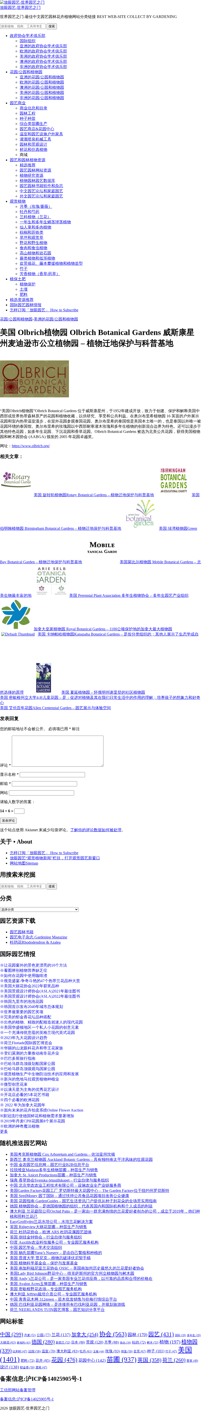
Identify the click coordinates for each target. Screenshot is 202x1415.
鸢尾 (41, 1367)
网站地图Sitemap (24, 863)
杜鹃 (139, 1342)
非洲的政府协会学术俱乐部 (43, 67)
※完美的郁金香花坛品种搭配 (25, 1017)
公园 (43, 1335)
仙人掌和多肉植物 (35, 227)
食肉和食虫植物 (33, 248)
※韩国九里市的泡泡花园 (21, 1001)
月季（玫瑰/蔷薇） (36, 206)
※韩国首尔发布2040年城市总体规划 (31, 1007)
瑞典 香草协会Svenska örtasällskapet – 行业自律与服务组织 (59, 1180)
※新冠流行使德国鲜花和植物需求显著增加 (37, 1116)
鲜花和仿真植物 (33, 149)
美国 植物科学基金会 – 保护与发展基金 (44, 1263)
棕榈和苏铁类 (31, 232)
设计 (9, 1367)
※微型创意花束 (14, 1084)
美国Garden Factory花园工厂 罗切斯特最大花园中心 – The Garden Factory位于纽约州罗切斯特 (89, 1190)
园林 (137, 1334)
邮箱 (5, 783)
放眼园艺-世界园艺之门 (20, 7)
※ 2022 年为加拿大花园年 (22, 1105)
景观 (94, 1342)
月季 (111, 1342)
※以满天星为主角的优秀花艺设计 (29, 1089)
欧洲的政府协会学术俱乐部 (43, 51)
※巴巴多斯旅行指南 (17, 1058)
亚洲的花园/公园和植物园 (42, 77)
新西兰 (63, 1342)
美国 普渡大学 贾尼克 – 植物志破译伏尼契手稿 (50, 1258)
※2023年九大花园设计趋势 (23, 1038)
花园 (64, 1360)
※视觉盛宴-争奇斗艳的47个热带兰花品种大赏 (40, 981)
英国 (149, 1360)
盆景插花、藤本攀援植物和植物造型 (51, 263)
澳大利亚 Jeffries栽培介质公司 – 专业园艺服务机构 (53, 1294)
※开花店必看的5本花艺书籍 (24, 1095)
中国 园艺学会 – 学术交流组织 (36, 1247)
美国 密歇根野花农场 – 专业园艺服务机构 (46, 1289)
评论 (5, 765)
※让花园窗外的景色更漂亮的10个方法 (33, 965)
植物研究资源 (31, 175)
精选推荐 (27, 165)
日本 (78, 1342)
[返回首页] (22, 2)
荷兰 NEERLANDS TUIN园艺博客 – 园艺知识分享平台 (57, 1310)
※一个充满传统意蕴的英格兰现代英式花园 (37, 1032)
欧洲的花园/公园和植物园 (42, 82)
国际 (180, 1335)
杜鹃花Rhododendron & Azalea (35, 942)
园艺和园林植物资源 (27, 160)
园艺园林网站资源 (35, 170)
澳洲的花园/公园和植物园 (42, 87)
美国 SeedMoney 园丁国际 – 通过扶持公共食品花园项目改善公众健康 (69, 1196)
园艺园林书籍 (22, 932)
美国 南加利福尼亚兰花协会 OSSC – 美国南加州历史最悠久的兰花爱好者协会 (77, 1268)
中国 (11, 1334)
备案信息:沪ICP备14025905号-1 (27, 1399)
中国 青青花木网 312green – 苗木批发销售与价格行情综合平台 (63, 1299)
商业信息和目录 (33, 108)
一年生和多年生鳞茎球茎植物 (45, 222)
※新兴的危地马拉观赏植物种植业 (29, 1079)
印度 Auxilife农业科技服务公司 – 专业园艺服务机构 (54, 1242)
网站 (4, 793)
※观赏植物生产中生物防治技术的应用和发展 (39, 1074)
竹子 (24, 268)
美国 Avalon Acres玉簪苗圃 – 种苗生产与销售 (48, 1284)
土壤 (24, 289)
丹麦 (30, 1335)
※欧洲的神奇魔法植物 (19, 1126)
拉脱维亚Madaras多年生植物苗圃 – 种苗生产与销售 (54, 1170)
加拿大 (84, 1334)
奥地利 (24, 1342)
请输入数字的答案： (17, 802)
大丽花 (8, 1342)
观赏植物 (18, 201)
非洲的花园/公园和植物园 (42, 98)
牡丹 (86, 1351)
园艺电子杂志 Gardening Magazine (38, 937)
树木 (152, 1342)
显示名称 (9, 774)
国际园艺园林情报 (25, 305)
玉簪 (98, 1351)
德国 (43, 1342)
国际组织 (27, 41)
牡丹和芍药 (29, 212)
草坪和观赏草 (31, 237)
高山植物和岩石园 (35, 253)
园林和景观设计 (33, 144)
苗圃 (121, 1359)
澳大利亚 (67, 1351)
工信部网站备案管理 (17, 1390)
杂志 (125, 1342)
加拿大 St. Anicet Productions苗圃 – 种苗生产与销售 (53, 1175)
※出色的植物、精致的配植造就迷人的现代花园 (41, 1022)
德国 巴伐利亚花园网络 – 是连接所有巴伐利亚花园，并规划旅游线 (67, 1304)
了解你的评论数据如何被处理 (95, 830)
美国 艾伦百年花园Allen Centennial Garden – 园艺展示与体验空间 (55, 708)
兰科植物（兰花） (35, 217)
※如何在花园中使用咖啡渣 (23, 975)
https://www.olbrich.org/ (31, 446)
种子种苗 (27, 118)
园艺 (161, 1334)
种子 (155, 1351)
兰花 (60, 1334)
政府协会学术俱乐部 (27, 36)
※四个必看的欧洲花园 (19, 1100)
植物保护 (27, 284)
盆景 (140, 1351)
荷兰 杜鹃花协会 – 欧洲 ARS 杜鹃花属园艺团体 (51, 1232)
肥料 (24, 294)
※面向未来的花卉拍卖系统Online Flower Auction (41, 1110)
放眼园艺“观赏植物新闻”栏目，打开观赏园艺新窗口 (55, 858)
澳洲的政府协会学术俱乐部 (43, 61)
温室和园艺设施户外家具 (41, 134)
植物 (169, 1341)
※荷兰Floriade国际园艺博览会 (26, 1043)
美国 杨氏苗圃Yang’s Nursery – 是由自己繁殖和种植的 (56, 1253)
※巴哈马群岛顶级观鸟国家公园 (27, 1069)
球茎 (127, 1351)
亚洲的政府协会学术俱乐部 (43, 46)
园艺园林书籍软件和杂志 (41, 186)
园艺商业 (18, 103)
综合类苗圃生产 (33, 124)
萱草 (192, 1360)
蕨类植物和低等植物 (37, 258)
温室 (48, 1351)
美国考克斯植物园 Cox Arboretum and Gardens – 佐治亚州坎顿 (62, 1154)
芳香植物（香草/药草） (40, 274)
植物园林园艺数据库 (37, 180)
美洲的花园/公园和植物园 (42, 92)
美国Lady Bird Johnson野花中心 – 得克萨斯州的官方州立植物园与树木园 (72, 1273)
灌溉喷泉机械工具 (35, 139)
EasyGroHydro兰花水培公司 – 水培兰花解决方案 (51, 1222)
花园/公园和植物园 (26, 72)
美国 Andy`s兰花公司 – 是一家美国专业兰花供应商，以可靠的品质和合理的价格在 (81, 1278)
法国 (34, 1351)
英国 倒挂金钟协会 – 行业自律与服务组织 (46, 1237)
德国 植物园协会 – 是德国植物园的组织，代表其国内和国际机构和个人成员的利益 (81, 1206)
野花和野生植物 (33, 243)
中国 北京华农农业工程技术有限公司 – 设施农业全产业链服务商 (65, 1185)
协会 (113, 1334)
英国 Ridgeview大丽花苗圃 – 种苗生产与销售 (48, 1227)
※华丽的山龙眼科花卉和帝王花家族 (31, 1048)
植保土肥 (18, 279)
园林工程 (27, 113)
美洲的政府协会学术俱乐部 (43, 56)
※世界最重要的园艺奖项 (21, 1012)
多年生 (194, 1335)
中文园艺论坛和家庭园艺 (41, 191)
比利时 (20, 1351)
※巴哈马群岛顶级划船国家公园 (27, 1063)
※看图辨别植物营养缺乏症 (23, 970)
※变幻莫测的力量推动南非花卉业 (29, 1053)
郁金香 (27, 1367)
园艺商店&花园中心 (37, 129)
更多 (4, 1131)
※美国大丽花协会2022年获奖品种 (29, 986)
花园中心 (92, 1360)
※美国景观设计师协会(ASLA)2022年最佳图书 (40, 996)
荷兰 (173, 1360)
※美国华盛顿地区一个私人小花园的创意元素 (39, 1027)
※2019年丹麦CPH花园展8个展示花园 (32, 1121)
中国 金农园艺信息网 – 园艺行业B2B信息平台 (49, 1165)
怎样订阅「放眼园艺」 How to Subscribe (44, 310)
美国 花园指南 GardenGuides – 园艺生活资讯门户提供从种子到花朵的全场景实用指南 (83, 1201)
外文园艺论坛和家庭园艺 (41, 196)
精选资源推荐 (22, 300)
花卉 (42, 1360)
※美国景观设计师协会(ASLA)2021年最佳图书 (40, 991)
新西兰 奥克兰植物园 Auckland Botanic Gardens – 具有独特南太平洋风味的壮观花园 (81, 1159)
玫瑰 (112, 1351)
